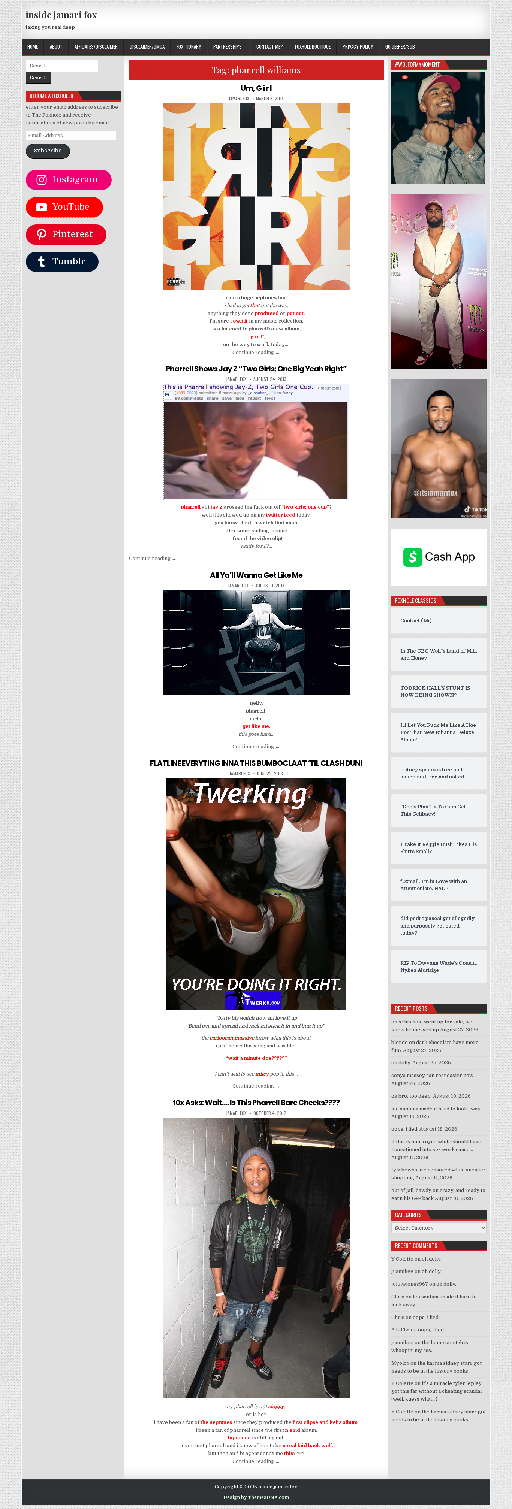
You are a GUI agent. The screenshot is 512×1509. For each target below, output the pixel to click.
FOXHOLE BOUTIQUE (313, 46)
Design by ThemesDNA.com (256, 1497)
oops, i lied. (404, 1129)
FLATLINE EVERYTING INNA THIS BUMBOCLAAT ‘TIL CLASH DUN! (256, 763)
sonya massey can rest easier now (432, 1075)
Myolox (400, 1363)
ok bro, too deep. (411, 1096)
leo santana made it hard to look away (436, 1109)
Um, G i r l (256, 88)
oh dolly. (401, 1062)
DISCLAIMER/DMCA (147, 46)
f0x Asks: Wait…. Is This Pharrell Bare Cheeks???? (256, 1102)
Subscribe (47, 151)
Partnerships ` (228, 46)
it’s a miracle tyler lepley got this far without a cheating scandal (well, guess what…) (436, 1391)
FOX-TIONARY (189, 46)
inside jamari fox (61, 15)
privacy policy (358, 46)
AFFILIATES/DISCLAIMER (96, 46)
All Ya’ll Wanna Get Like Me (256, 575)
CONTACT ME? (269, 46)
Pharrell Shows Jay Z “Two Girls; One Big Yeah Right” (256, 368)
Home (32, 46)
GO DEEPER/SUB (400, 46)
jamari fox (239, 98)
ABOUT (56, 46)
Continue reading (256, 352)
